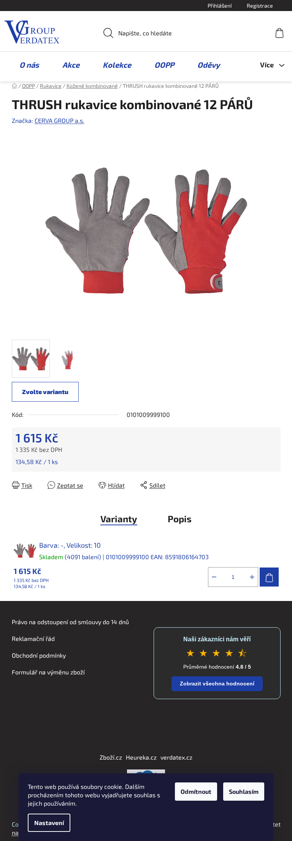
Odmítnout (196, 791)
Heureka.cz (141, 757)
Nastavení (49, 822)
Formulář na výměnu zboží (48, 672)
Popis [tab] (180, 518)
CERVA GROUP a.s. (59, 120)
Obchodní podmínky (39, 655)
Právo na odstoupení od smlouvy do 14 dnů (70, 621)
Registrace (260, 5)
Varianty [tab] (118, 518)
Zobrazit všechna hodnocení (217, 683)
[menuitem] (25, 65)
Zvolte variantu (45, 391)
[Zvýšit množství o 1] (252, 577)
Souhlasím (244, 791)
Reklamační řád (33, 638)
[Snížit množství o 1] (214, 577)
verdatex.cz (176, 757)
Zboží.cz (111, 757)
